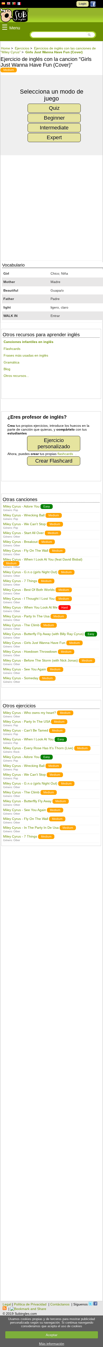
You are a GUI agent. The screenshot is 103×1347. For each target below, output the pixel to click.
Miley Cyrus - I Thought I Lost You (29, 598)
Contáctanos (59, 1304)
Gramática (11, 362)
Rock (16, 751)
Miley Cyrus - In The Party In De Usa (31, 827)
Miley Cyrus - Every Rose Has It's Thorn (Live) (38, 748)
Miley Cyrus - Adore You (21, 506)
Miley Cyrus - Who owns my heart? (29, 713)
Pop (15, 510)
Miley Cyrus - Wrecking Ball (24, 515)
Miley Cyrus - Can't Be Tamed (25, 730)
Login (82, 3)
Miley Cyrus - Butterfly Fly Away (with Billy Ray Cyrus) (43, 634)
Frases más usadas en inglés (26, 355)
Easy (46, 506)
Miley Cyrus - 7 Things (20, 581)
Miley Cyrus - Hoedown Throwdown (30, 651)
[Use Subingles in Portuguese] (14, 4)
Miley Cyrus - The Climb (21, 625)
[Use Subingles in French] (19, 4)
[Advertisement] (51, 1076)
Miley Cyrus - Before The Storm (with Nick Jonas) (40, 660)
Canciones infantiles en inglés (28, 342)
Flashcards (12, 349)
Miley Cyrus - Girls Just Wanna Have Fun (34, 643)
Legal (7, 1304)
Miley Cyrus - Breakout (20, 542)
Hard (64, 607)
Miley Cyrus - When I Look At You (28, 739)
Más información (51, 1344)
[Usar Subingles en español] (3, 4)
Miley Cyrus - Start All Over (23, 533)
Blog (7, 369)
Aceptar (51, 1335)
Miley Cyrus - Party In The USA (26, 721)
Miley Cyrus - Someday (20, 678)
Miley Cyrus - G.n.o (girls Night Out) (30, 572)
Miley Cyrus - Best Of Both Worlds (29, 590)
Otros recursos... (16, 376)
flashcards (65, 454)
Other (16, 536)
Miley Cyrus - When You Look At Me (30, 607)
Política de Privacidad (30, 1304)
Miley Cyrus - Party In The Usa (26, 616)
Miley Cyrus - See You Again (24, 669)
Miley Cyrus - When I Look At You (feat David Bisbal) (42, 559)
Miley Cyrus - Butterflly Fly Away (27, 801)
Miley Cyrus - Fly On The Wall (25, 550)
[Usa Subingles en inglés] (9, 4)
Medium (8, 70)
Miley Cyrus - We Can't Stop (24, 524)
